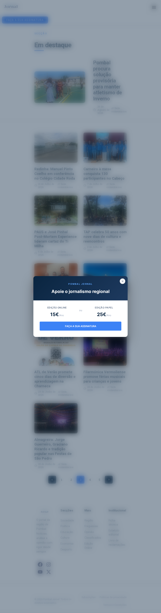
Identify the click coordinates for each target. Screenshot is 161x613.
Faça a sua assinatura (80, 326)
